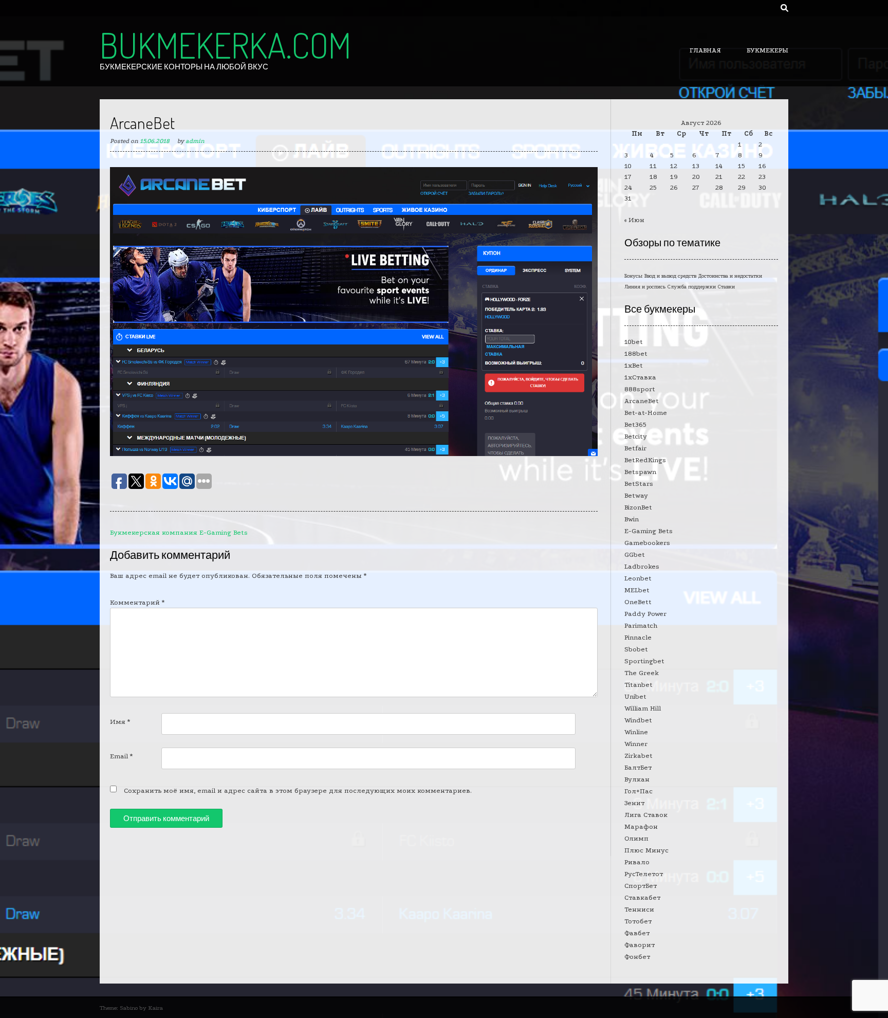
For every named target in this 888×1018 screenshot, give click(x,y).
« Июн (634, 220)
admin (195, 140)
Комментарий (137, 602)
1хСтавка (640, 377)
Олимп (636, 838)
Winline (636, 732)
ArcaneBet (641, 401)
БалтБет (638, 767)
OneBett (638, 602)
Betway (636, 495)
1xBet (633, 365)
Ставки (726, 287)
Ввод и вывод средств (670, 276)
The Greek (641, 673)
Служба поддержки (692, 287)
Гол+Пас (638, 791)
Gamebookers (647, 543)
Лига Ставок (646, 815)
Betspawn (640, 472)
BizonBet (638, 507)
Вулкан (637, 779)
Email (121, 756)
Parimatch (640, 625)
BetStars (638, 483)
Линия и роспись (644, 287)
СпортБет (640, 885)
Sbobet (636, 649)
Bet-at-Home (645, 412)
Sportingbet (644, 661)
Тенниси (639, 909)
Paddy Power (645, 613)
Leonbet (638, 578)
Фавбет (637, 933)
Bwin (631, 519)
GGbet (634, 554)
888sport (639, 389)
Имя (120, 721)
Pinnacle (638, 637)
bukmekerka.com (225, 45)
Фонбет (637, 956)
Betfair (635, 448)
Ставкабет (642, 897)
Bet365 (635, 424)
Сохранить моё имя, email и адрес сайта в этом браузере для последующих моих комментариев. (298, 790)
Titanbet (638, 684)
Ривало (637, 862)
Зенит (634, 803)
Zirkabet (638, 755)
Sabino (129, 1008)
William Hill (642, 708)
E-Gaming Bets (648, 531)
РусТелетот (643, 874)
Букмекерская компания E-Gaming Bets (179, 532)
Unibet (635, 696)
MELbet (637, 590)
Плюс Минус (646, 850)
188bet (635, 353)
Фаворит (639, 945)
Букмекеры (767, 50)
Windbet (638, 720)
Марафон (641, 826)
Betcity (635, 436)
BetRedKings (645, 460)
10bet (633, 342)
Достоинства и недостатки (730, 276)
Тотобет (638, 921)
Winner (635, 744)
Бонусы (633, 276)
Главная (705, 50)
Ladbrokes (641, 566)
